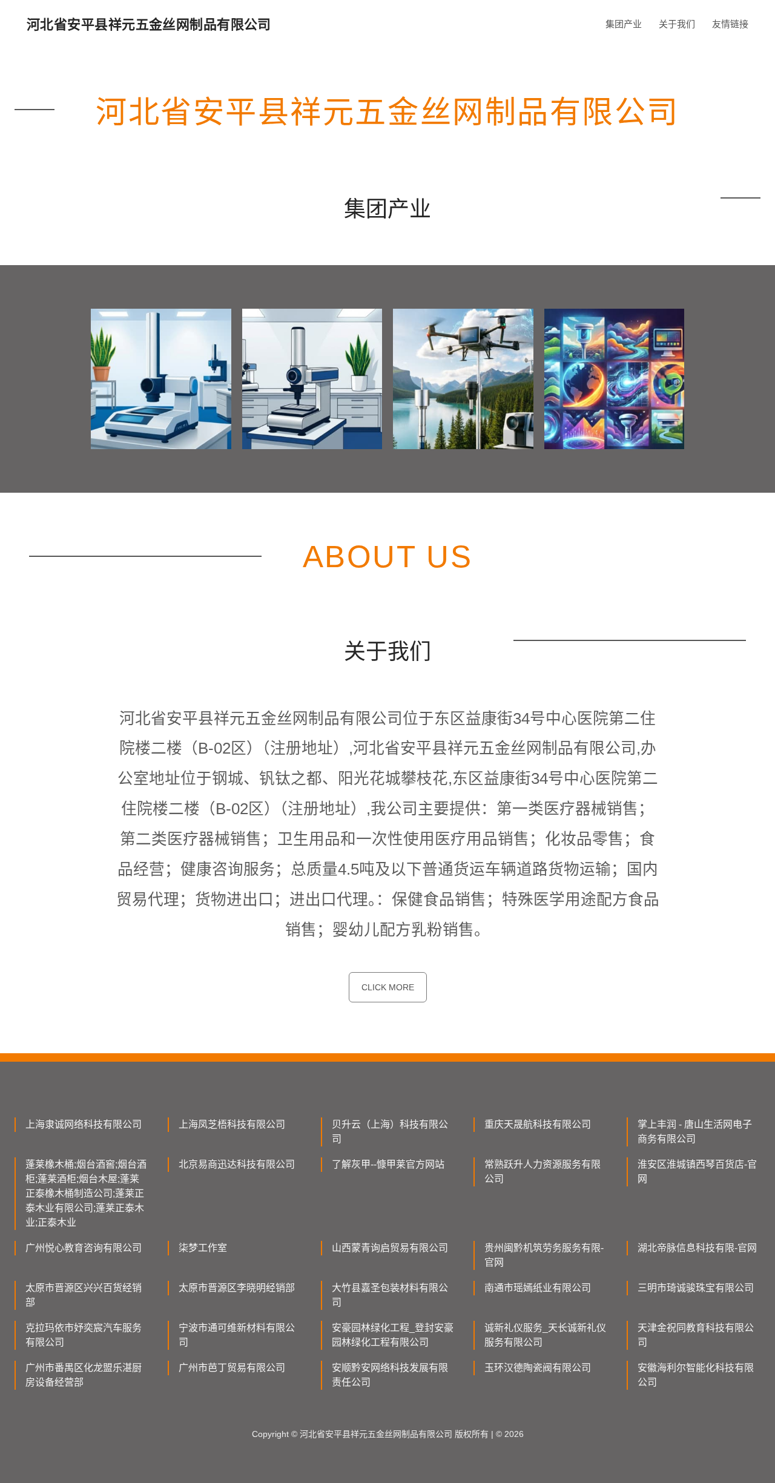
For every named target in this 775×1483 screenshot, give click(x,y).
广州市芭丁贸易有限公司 (232, 1368)
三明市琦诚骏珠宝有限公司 (696, 1288)
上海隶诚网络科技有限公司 (83, 1124)
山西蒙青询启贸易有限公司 (390, 1248)
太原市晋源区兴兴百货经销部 (83, 1295)
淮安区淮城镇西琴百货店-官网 (697, 1171)
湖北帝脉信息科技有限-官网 (697, 1248)
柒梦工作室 (203, 1248)
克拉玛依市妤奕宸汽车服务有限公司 (83, 1335)
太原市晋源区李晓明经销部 (237, 1288)
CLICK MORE (387, 987)
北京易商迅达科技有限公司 (237, 1164)
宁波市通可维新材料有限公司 (237, 1335)
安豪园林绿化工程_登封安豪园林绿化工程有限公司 (392, 1335)
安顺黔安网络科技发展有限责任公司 (390, 1375)
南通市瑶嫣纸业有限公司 (537, 1288)
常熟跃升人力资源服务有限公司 (542, 1171)
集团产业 (623, 24)
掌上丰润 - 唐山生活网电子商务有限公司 (695, 1131)
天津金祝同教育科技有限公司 (696, 1335)
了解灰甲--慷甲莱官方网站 (388, 1164)
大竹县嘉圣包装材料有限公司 (390, 1295)
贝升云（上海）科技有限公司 (390, 1131)
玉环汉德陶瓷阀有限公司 (537, 1368)
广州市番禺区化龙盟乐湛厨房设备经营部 (83, 1375)
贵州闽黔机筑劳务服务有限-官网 (544, 1255)
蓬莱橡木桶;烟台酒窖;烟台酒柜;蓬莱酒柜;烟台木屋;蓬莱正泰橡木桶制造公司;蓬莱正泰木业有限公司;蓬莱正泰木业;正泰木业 (86, 1193)
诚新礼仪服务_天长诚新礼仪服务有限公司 (545, 1335)
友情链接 (730, 24)
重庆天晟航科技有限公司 (537, 1124)
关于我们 (677, 24)
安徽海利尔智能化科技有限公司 (696, 1375)
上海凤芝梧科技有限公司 (232, 1124)
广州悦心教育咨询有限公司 (83, 1248)
